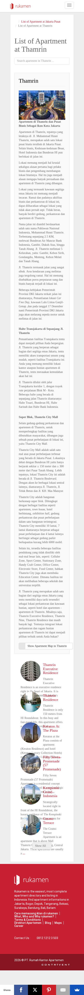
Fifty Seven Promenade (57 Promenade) (52, 763)
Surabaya (20, 907)
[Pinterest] (49, 990)
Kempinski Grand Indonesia (51, 792)
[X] (35, 990)
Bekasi (63, 903)
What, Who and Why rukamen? (34, 916)
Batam (51, 907)
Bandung (34, 907)
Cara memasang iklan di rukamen (36, 913)
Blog (48, 922)
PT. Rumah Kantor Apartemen (44, 960)
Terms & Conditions (27, 919)
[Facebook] (21, 990)
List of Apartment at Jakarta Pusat (40, 21)
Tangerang (51, 903)
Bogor (29, 903)
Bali (43, 907)
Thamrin (28, 81)
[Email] (63, 990)
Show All (41, 845)
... (24, 853)
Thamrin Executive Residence (50, 669)
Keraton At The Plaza (51, 728)
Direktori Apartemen (27, 922)
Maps (58, 922)
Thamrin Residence (50, 697)
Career (18, 926)
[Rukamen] (20, 5)
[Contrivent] (56, 964)
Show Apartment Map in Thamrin (47, 646)
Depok (38, 903)
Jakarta (19, 903)
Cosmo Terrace (48, 821)
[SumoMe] (77, 990)
